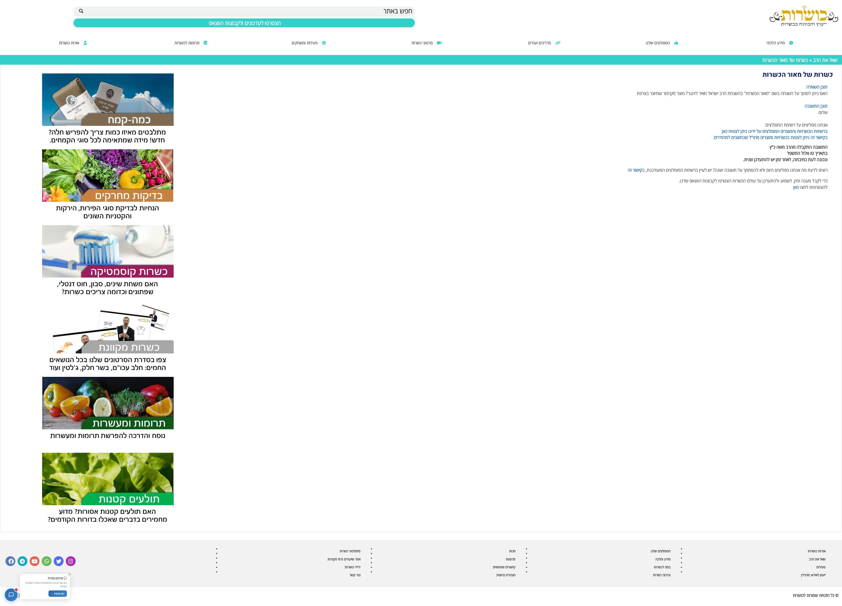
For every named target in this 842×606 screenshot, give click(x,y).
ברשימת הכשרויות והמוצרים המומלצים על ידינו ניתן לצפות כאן (775, 131)
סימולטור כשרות (350, 551)
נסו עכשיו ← (57, 593)
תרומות (511, 559)
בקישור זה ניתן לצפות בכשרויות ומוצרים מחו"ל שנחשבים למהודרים (771, 137)
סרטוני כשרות (423, 42)
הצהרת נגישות (506, 575)
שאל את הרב (825, 60)
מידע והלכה (663, 559)
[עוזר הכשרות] (11, 594)
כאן (796, 187)
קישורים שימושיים (504, 567)
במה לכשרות (662, 567)
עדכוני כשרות (662, 575)
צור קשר (355, 575)
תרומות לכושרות (187, 42)
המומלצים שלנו (658, 42)
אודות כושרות (69, 42)
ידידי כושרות (352, 567)
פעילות (821, 567)
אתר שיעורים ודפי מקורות (344, 559)
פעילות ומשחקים (305, 42)
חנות (512, 551)
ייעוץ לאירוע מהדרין (813, 575)
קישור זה (635, 170)
